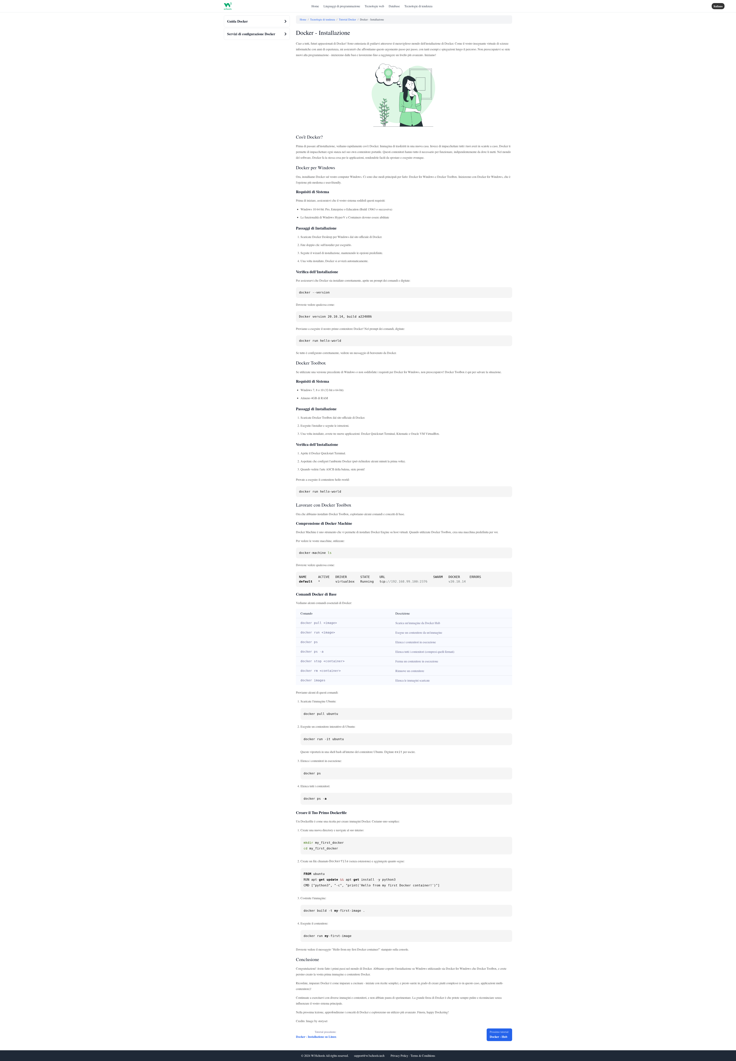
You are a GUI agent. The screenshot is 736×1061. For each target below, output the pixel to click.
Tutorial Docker (347, 19)
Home (315, 6)
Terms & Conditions (423, 1056)
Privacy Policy (399, 1056)
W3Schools (318, 1056)
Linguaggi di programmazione (342, 6)
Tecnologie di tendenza (418, 6)
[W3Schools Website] (228, 6)
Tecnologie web (374, 6)
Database (394, 6)
